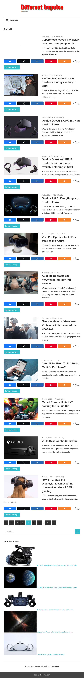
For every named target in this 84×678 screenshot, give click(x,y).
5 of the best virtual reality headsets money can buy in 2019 (59, 82)
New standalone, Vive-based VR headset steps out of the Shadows (59, 325)
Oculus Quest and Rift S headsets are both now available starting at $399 (57, 163)
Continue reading (11, 67)
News (60, 318)
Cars (57, 273)
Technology (60, 36)
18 (48, 523)
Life (58, 360)
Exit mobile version (42, 675)
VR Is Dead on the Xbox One (59, 441)
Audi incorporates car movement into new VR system (56, 279)
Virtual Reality (59, 117)
